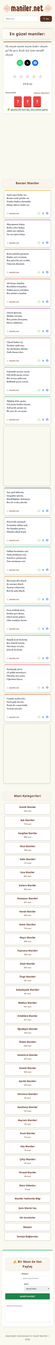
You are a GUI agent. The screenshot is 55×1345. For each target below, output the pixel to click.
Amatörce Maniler (27, 1054)
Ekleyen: (25, 1274)
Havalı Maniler (27, 911)
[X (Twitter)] (43, 213)
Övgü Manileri (28, 976)
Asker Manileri (27, 924)
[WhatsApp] (20, 63)
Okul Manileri (27, 846)
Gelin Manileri (27, 859)
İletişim (27, 1227)
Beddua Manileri (27, 1002)
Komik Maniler (27, 807)
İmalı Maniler (27, 963)
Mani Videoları (27, 1185)
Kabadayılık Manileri (27, 989)
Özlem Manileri (27, 1041)
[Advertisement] (27, 145)
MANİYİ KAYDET (27, 1296)
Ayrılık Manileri (27, 1081)
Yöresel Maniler (27, 1172)
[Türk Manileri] (27, 8)
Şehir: (26, 1284)
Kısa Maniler (27, 872)
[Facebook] (35, 63)
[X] (27, 63)
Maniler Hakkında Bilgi (27, 1198)
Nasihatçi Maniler (28, 1107)
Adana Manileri (42, 93)
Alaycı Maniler (28, 937)
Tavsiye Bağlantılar (27, 1236)
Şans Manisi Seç (27, 1208)
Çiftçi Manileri (27, 1159)
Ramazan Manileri (27, 898)
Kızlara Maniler (27, 885)
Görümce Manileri (27, 1094)
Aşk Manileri (27, 820)
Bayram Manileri (27, 1120)
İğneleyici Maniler (28, 1028)
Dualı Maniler (27, 1133)
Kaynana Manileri (28, 950)
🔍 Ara (46, 19)
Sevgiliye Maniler (27, 833)
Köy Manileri (27, 1146)
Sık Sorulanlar (27, 1217)
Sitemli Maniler (27, 1068)
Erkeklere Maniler (27, 1015)
